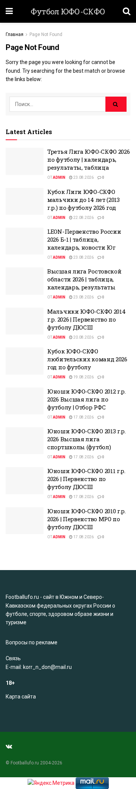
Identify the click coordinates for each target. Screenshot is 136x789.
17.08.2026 (83, 417)
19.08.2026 (83, 377)
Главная (14, 34)
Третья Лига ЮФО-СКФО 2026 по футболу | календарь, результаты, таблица (88, 159)
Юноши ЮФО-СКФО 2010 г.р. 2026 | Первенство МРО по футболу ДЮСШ (86, 519)
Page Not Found (45, 34)
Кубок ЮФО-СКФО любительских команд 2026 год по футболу (87, 359)
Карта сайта (21, 697)
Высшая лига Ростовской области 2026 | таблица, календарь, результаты (84, 279)
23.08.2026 (83, 177)
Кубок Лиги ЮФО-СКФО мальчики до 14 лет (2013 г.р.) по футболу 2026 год (83, 199)
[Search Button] (116, 104)
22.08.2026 (83, 218)
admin (59, 177)
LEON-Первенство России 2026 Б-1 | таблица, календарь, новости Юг (84, 239)
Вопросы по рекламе (31, 642)
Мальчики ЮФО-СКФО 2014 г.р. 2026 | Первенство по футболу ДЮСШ (86, 319)
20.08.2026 (83, 337)
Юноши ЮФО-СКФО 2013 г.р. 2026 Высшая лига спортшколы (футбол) (86, 439)
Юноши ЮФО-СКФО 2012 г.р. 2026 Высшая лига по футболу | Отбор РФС (86, 399)
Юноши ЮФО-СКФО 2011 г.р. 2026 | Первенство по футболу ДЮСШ (86, 479)
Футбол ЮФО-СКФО (68, 12)
